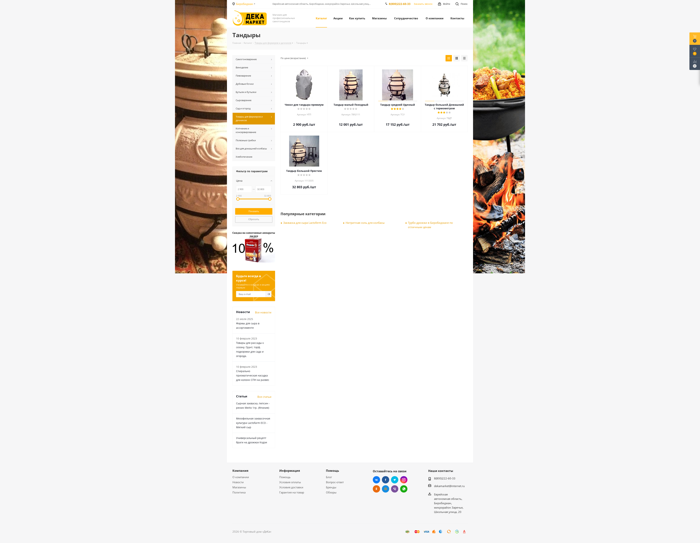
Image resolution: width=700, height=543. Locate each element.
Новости (238, 482)
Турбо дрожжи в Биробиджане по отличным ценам (430, 225)
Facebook (385, 479)
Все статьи (264, 397)
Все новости (263, 312)
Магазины (239, 487)
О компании (240, 477)
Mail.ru (385, 489)
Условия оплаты (290, 482)
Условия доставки (291, 487)
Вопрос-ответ (335, 482)
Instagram (403, 479)
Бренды (331, 487)
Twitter (394, 479)
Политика (239, 492)
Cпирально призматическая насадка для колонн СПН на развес (252, 375)
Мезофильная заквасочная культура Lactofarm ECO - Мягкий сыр (253, 423)
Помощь (285, 477)
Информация (289, 471)
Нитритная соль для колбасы (365, 222)
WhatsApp (403, 489)
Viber (394, 489)
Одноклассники (376, 489)
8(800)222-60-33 (400, 3)
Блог (329, 477)
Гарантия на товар (291, 492)
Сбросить (253, 219)
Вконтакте (376, 479)
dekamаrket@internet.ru (449, 486)
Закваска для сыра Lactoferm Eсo (304, 222)
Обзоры (331, 492)
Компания (240, 471)
